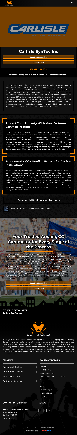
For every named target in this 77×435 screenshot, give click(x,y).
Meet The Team (46, 370)
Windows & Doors (11, 376)
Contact (43, 396)
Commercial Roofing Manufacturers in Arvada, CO (28, 75)
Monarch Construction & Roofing (16, 409)
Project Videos (46, 393)
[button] (71, 3)
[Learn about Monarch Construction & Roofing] (38, 329)
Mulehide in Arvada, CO (59, 75)
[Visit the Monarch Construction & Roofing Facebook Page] (40, 410)
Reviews (43, 380)
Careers (43, 383)
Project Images (46, 390)
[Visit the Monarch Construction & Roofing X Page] (49, 410)
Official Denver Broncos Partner (52, 376)
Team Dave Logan (47, 373)
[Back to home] (9, 3)
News (42, 386)
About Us (43, 367)
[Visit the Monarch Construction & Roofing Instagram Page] (45, 410)
